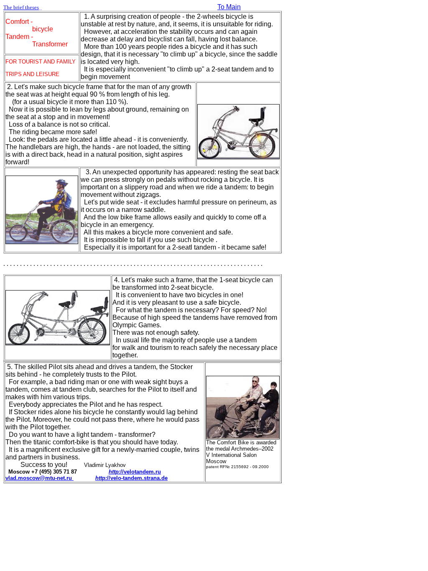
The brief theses (22, 7)
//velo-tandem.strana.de (137, 478)
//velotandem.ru (140, 472)
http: (114, 472)
